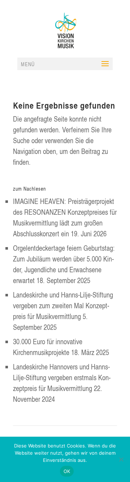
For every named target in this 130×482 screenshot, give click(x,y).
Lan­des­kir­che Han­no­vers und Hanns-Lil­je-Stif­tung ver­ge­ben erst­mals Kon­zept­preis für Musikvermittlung (61, 377)
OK (67, 471)
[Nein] (121, 459)
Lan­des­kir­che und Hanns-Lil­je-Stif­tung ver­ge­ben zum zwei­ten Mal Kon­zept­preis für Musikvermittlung (63, 305)
